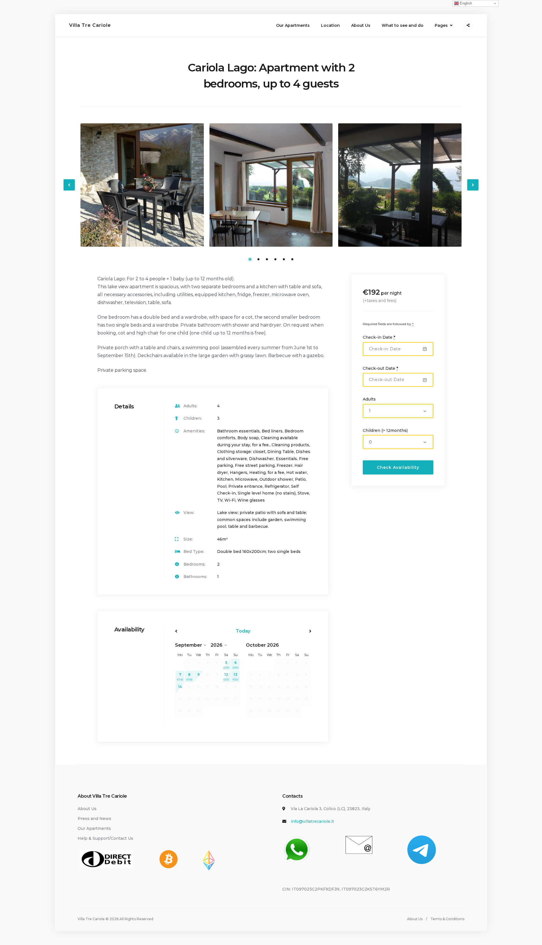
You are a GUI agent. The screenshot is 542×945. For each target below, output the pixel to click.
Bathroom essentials (238, 431)
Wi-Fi (229, 500)
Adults (369, 398)
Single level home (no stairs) (267, 493)
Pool (221, 486)
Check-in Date (379, 337)
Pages (441, 25)
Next (473, 190)
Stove (303, 493)
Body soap (248, 437)
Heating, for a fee (266, 472)
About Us (360, 25)
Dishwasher (261, 458)
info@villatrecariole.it (312, 821)
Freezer (284, 465)
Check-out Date (380, 368)
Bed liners (272, 431)
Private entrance (245, 486)
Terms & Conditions (447, 919)
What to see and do (402, 25)
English (465, 3)
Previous (69, 190)
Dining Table (280, 451)
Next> (290, 631)
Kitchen (225, 479)
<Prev (195, 631)
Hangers (238, 472)
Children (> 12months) (385, 430)
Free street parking (255, 465)
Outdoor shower (276, 479)
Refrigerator (277, 486)
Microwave (246, 479)
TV (219, 500)
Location (330, 25)
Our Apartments (293, 25)
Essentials (286, 458)
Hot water (296, 472)
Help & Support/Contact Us (105, 838)
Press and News (94, 818)
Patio (300, 479)
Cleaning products (290, 444)
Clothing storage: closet (241, 451)
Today (243, 631)
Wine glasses (251, 500)
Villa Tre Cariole (90, 25)
